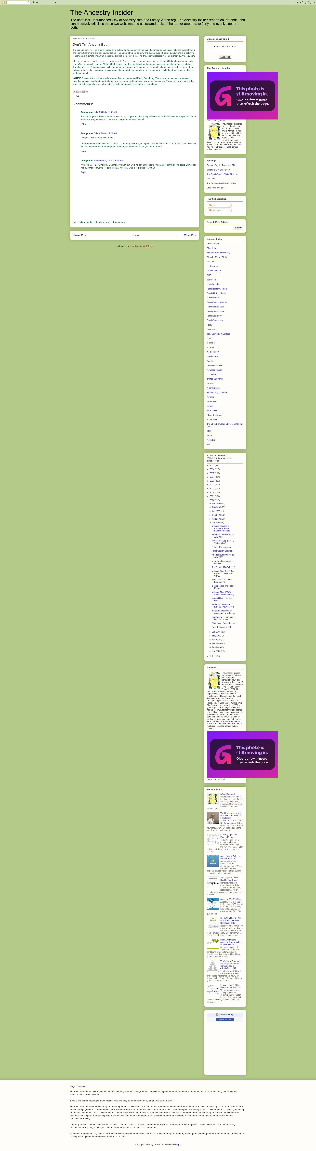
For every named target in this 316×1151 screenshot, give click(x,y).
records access (213, 388)
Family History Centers (217, 289)
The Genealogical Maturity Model (222, 183)
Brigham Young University (218, 252)
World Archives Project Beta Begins (222, 581)
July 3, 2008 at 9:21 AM (105, 133)
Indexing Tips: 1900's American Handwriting (223, 593)
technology (212, 419)
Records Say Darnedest (217, 392)
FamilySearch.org (215, 320)
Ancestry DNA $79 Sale (230, 899)
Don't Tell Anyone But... (222, 627)
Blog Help (211, 248)
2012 (212, 485)
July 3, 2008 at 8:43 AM (105, 112)
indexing (211, 343)
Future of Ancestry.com (222, 547)
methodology (213, 352)
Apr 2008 (216, 639)
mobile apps (212, 356)
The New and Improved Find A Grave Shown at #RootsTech (230, 815)
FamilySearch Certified (222, 551)
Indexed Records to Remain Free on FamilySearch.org (221, 528)
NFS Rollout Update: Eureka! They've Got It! (223, 605)
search (210, 406)
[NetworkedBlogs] (225, 1014)
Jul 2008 (216, 523)
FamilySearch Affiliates (217, 302)
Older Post (190, 235)
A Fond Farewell (227, 794)
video (209, 435)
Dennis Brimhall (214, 271)
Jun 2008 (216, 632)
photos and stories (215, 379)
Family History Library (216, 293)
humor (210, 338)
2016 (212, 469)
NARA (209, 361)
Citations (211, 179)
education (211, 280)
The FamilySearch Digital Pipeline (222, 174)
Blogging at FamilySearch (223, 623)
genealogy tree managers (218, 334)
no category (212, 374)
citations (210, 262)
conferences (212, 266)
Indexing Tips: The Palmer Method (228, 835)
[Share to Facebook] (83, 91)
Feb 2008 (216, 647)
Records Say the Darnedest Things (222, 165)
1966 (230, 145)
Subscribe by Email (216, 120)
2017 (212, 465)
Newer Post (79, 235)
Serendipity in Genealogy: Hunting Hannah (223, 618)
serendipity (212, 410)
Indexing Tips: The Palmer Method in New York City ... (223, 573)
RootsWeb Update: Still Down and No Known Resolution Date (230, 920)
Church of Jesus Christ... (218, 257)
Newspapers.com (215, 370)
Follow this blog (225, 1019)
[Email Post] (77, 96)
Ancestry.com (213, 244)
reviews (210, 397)
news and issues (214, 365)
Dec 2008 (216, 503)
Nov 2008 (216, 507)
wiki (208, 444)
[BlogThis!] (77, 91)
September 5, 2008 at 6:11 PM (108, 160)
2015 (212, 473)
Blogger (176, 1144)
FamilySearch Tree (215, 311)
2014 (212, 477)
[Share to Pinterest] (86, 91)
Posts (213, 206)
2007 (212, 656)
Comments (216, 210)
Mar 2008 (216, 643)
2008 (212, 500)
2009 (212, 496)
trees (209, 431)
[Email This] (74, 91)
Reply (83, 123)
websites (211, 440)
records (210, 383)
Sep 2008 (216, 515)
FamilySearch (213, 298)
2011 (212, 488)
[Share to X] (80, 91)
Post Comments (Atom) (141, 246)
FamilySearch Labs (215, 307)
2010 (212, 492)
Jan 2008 (216, 651)
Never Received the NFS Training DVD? (223, 542)
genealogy (211, 329)
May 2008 (217, 636)
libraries (210, 347)
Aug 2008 (216, 519)
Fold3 (209, 325)
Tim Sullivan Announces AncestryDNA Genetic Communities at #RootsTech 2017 (231, 964)
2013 (212, 481)
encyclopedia (213, 284)
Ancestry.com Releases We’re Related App (230, 857)
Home (135, 235)
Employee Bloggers (215, 188)
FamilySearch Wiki (215, 316)
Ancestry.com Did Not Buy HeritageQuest (229, 878)
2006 (239, 145)
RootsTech (211, 401)
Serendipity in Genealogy (218, 170)
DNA (209, 275)
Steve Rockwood (214, 415)
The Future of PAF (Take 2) (224, 567)
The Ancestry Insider (101, 12)
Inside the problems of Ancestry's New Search (223, 612)
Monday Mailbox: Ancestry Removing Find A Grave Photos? (231, 942)
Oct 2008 (216, 511)
